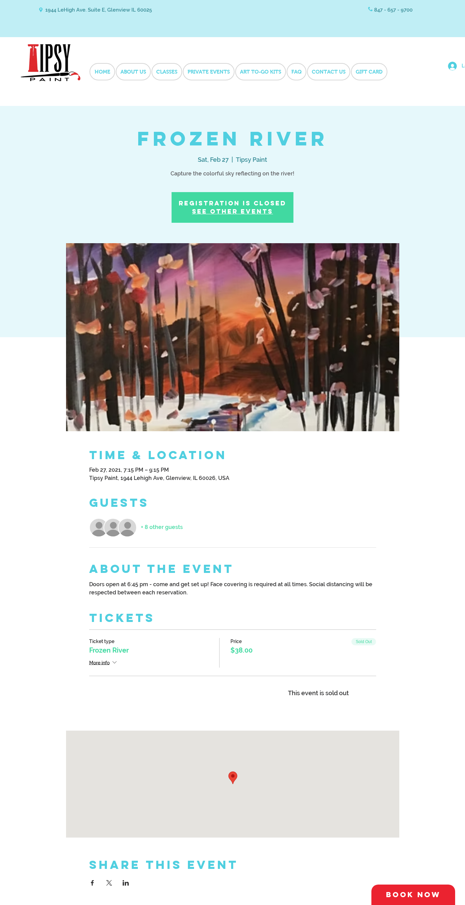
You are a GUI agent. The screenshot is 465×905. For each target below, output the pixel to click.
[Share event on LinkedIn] (126, 883)
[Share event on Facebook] (92, 883)
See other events (232, 211)
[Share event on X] (109, 883)
